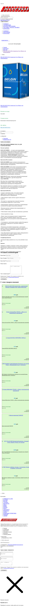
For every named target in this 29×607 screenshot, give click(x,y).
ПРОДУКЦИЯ (6, 32)
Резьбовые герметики (9, 513)
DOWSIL (5, 507)
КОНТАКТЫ (6, 28)
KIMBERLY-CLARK (8, 498)
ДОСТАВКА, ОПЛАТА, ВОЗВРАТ (11, 27)
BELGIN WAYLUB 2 (5, 127)
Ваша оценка (4, 263)
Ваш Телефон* (4, 258)
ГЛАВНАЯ (5, 23)
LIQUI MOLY (6, 509)
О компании (6, 529)
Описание (5, 138)
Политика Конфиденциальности (15, 544)
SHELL (5, 504)
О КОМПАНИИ (7, 25)
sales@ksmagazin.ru (5, 16)
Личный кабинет (7, 534)
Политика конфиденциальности (13, 277)
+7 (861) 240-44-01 (5, 15)
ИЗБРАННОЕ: (6, 40)
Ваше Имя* (3, 255)
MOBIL (5, 506)
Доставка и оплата (7, 531)
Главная (5, 47)
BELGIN (5, 49)
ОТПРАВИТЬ (3, 279)
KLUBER (5, 500)
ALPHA (5, 512)
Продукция (5, 48)
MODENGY (6, 510)
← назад (2, 54)
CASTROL (5, 502)
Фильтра (5, 514)
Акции (5, 515)
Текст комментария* (5, 273)
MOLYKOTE (6, 503)
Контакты (5, 533)
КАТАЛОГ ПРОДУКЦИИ (9, 26)
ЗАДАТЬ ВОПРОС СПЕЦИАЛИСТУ (12, 37)
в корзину (3, 133)
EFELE (5, 508)
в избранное (3, 136)
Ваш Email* (3, 261)
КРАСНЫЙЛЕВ (17, 546)
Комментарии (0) (7, 139)
